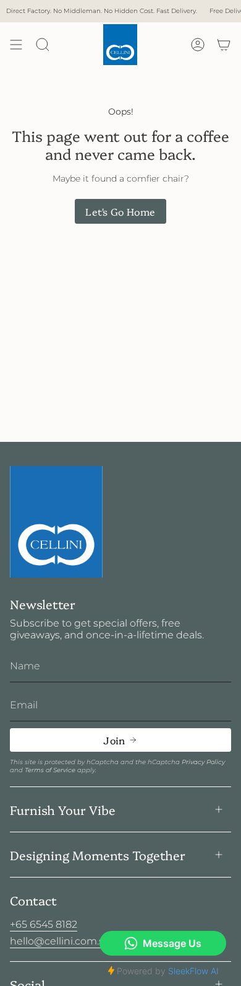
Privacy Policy (203, 762)
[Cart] (224, 44)
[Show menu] (16, 44)
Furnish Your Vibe (63, 809)
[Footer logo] (56, 522)
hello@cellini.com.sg (60, 941)
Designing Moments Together (97, 854)
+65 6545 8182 (43, 924)
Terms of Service (50, 770)
